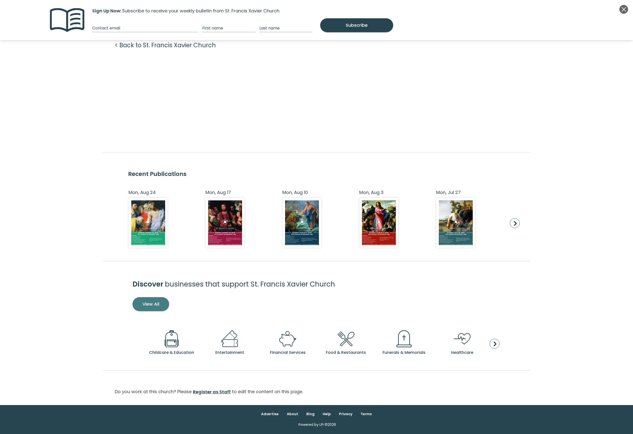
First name (212, 28)
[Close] (623, 9)
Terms (366, 413)
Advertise (270, 413)
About (292, 413)
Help (327, 413)
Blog (310, 413)
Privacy (345, 413)
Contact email (106, 28)
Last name (269, 28)
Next (515, 223)
